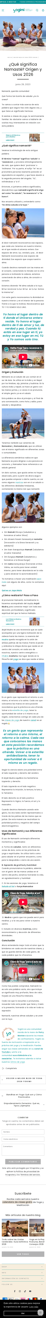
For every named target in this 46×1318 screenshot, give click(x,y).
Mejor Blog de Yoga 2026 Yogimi (26, 57)
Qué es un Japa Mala (12, 590)
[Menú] (3, 10)
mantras (19, 482)
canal (33, 720)
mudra (5, 639)
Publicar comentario (23, 1161)
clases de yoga (12, 720)
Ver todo (23, 1254)
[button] (37, 10)
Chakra (5, 656)
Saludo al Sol (8, 886)
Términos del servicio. (30, 1175)
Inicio (9, 57)
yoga (16, 659)
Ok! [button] (23, 1313)
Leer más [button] (33, 1307)
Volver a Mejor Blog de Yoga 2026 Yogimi (24, 1080)
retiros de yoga (17, 1062)
